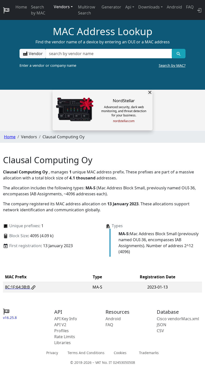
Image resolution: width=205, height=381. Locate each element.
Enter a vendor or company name (102, 65)
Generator (111, 7)
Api (128, 7)
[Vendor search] (179, 53)
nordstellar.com (123, 121)
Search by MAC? (172, 65)
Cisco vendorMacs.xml (178, 318)
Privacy (52, 352)
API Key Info (65, 318)
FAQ (190, 7)
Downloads (149, 7)
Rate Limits (64, 336)
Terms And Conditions (86, 352)
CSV (160, 330)
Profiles (61, 330)
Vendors (62, 6)
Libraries (62, 342)
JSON (161, 324)
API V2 (60, 324)
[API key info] (199, 10)
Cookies (120, 352)
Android (174, 7)
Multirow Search (86, 10)
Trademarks (149, 352)
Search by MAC (38, 10)
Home (21, 7)
